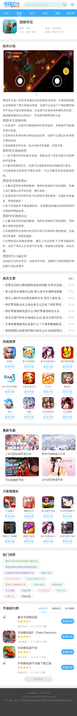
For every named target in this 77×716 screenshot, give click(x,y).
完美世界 (26, 590)
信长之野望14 (12, 578)
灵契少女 (9, 596)
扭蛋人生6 (46, 572)
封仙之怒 (26, 596)
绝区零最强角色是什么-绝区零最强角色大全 (32, 311)
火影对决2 (57, 584)
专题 (44, 13)
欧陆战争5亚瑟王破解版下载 (19, 572)
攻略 (57, 13)
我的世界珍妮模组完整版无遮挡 (21, 566)
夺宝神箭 (9, 590)
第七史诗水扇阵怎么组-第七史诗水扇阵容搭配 (33, 291)
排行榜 (71, 13)
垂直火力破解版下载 (15, 584)
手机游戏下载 (51, 700)
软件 (32, 13)
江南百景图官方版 (35, 578)
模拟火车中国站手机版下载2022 (21, 560)
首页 (6, 13)
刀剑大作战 (38, 584)
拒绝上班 (61, 590)
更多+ (71, 278)
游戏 (19, 13)
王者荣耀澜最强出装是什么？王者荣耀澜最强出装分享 (39, 324)
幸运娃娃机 (43, 590)
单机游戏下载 (66, 700)
